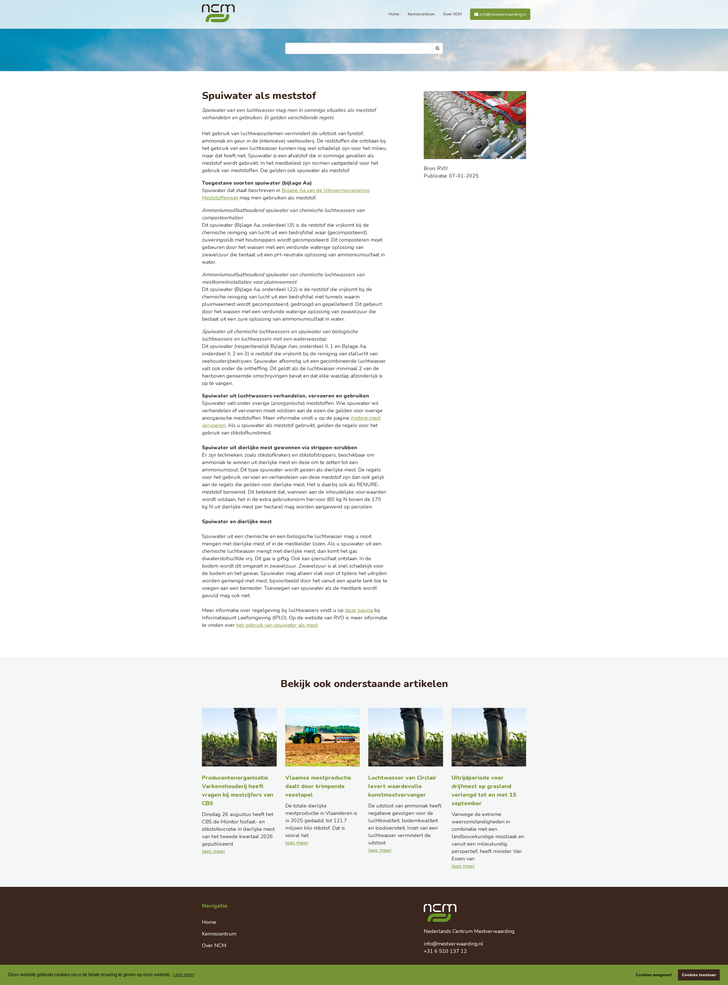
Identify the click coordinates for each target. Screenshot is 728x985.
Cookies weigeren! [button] (654, 974)
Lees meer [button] (183, 974)
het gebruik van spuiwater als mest (277, 625)
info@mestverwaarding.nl (502, 14)
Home (394, 14)
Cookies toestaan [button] (699, 974)
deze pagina (359, 610)
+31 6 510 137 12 (445, 951)
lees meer (213, 851)
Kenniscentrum (421, 14)
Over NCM (452, 14)
